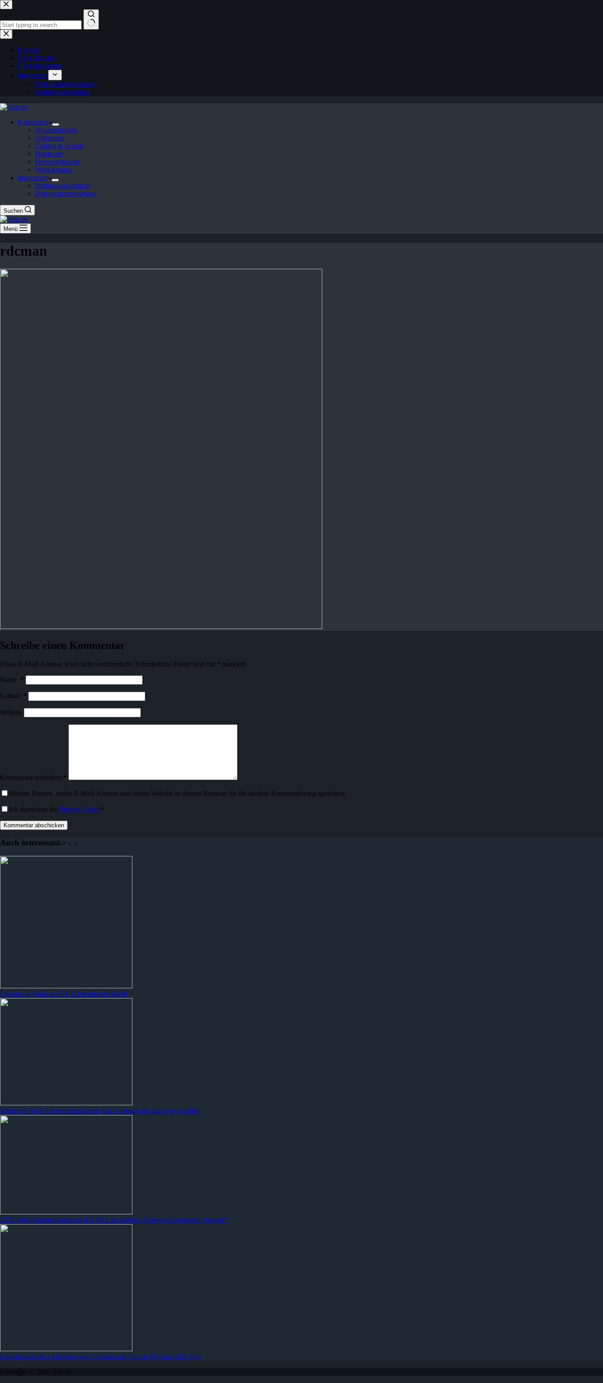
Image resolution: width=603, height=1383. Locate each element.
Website (11, 712)
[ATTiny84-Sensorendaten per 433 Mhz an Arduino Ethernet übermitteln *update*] (66, 1212)
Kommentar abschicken (34, 825)
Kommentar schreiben (33, 777)
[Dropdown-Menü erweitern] (55, 124)
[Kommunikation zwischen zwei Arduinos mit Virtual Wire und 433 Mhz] (66, 1349)
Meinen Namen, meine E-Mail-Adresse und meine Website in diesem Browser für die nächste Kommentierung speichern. (178, 793)
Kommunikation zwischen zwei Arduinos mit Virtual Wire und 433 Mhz (100, 1356)
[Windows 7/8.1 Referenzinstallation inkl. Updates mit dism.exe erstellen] (66, 1103)
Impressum (33, 177)
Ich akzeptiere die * (56, 809)
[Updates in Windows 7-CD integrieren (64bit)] (66, 986)
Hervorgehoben (57, 162)
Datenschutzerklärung (65, 193)
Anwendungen (56, 130)
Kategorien (33, 122)
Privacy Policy (80, 809)
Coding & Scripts (59, 146)
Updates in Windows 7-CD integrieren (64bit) (64, 994)
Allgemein (49, 138)
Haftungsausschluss (62, 185)
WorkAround (53, 169)
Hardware (49, 154)
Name (12, 679)
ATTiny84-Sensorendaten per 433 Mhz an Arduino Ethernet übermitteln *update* (114, 1220)
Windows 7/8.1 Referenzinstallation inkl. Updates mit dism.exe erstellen (100, 1111)
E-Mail (13, 696)
